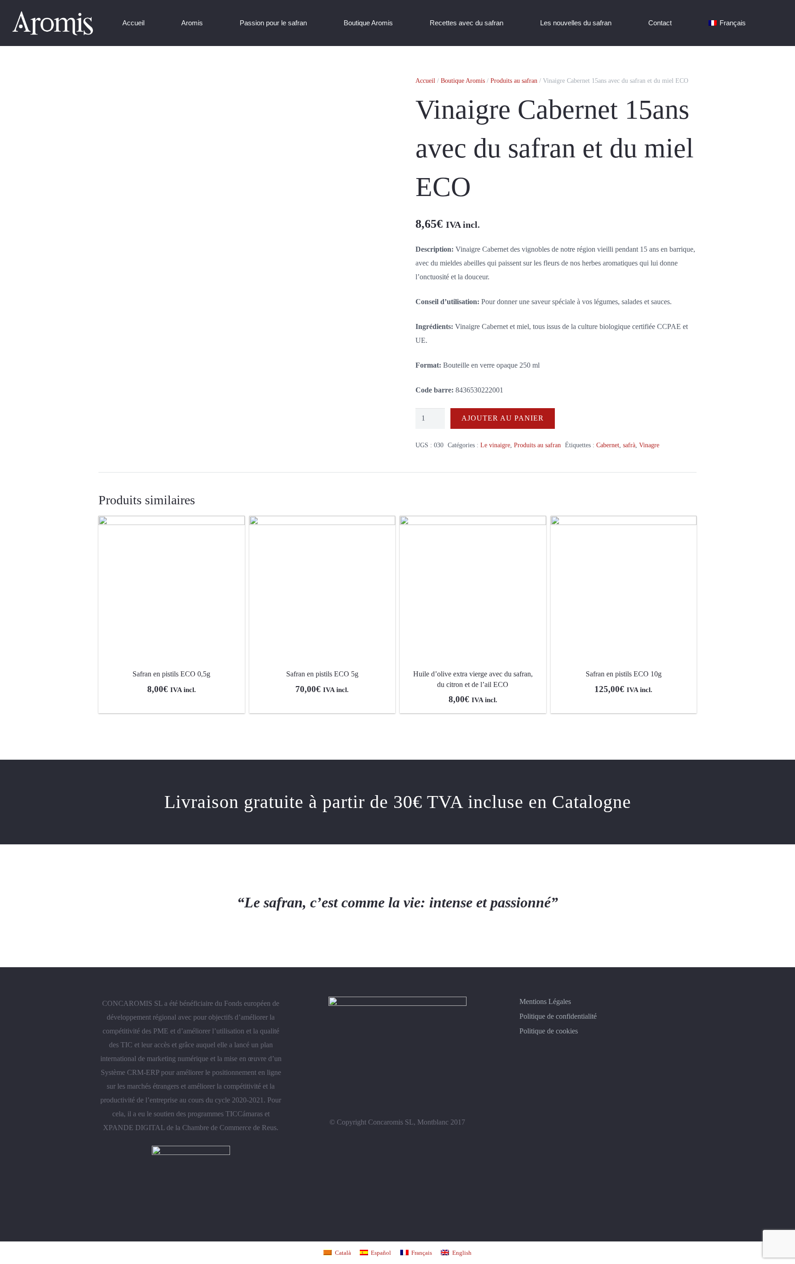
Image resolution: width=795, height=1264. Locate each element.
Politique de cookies (548, 1031)
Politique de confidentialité (558, 1016)
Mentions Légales (545, 1001)
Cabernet (607, 445)
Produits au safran (513, 80)
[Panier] (773, 23)
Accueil (425, 80)
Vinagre (649, 445)
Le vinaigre (495, 445)
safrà (629, 445)
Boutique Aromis (463, 80)
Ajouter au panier (502, 418)
